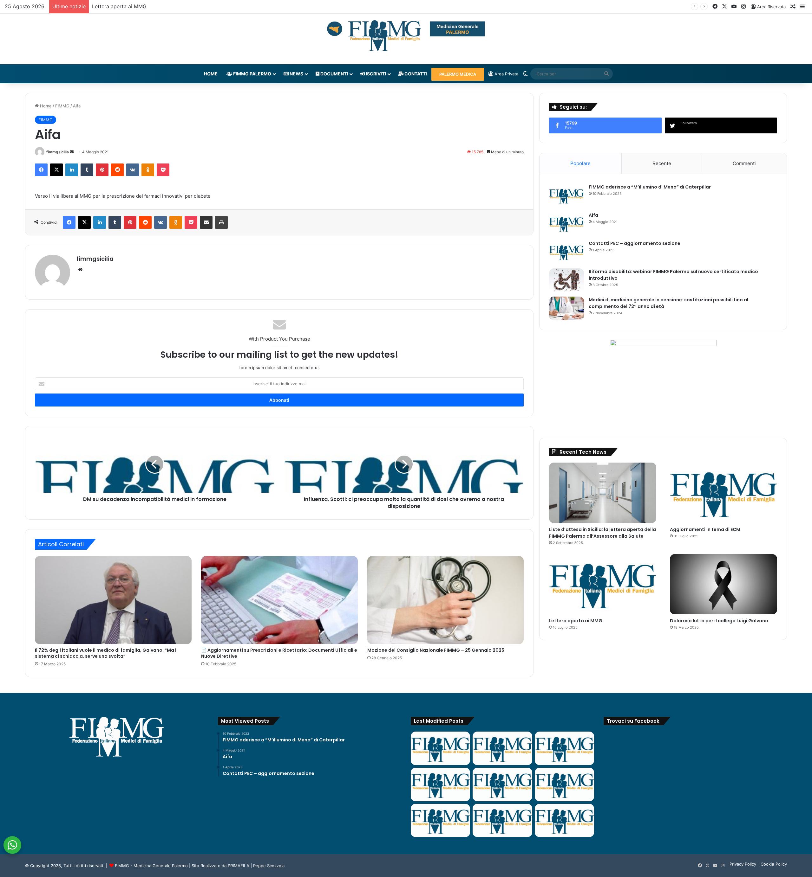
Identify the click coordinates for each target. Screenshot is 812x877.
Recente (661, 163)
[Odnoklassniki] (147, 169)
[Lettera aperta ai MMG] (602, 584)
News (296, 73)
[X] (56, 169)
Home (211, 73)
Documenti (333, 73)
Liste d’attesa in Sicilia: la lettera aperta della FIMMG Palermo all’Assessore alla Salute (602, 532)
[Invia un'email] (72, 152)
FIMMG (62, 105)
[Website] (80, 269)
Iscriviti (375, 73)
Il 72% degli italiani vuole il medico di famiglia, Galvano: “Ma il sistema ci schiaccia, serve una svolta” (106, 653)
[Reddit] (117, 169)
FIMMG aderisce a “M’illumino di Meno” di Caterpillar (650, 187)
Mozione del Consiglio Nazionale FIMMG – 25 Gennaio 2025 (435, 650)
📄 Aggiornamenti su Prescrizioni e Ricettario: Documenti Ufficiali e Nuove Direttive (279, 653)
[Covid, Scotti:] (502, 784)
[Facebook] (41, 169)
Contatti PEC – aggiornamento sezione (634, 243)
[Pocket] (163, 169)
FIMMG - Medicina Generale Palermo (151, 865)
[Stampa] (221, 222)
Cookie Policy (774, 864)
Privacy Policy (743, 864)
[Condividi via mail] (206, 222)
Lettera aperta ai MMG (119, 6)
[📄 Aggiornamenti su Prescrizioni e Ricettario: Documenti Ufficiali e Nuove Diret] (279, 600)
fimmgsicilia (57, 152)
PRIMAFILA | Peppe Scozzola (256, 865)
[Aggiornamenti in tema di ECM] (723, 493)
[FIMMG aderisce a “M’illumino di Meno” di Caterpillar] (566, 196)
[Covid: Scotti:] (564, 784)
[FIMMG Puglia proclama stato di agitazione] (440, 784)
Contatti (415, 73)
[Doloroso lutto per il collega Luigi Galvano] (723, 584)
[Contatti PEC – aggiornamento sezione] (566, 252)
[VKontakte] (132, 169)
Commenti (744, 163)
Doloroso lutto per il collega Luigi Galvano (719, 621)
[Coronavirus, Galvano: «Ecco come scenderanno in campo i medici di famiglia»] (440, 748)
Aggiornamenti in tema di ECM (705, 529)
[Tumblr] (87, 169)
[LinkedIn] (71, 169)
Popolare (580, 163)
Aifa (593, 215)
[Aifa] (566, 224)
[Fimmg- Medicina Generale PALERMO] (406, 36)
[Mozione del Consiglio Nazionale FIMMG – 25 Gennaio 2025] (445, 600)
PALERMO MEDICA (457, 74)
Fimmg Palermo (251, 73)
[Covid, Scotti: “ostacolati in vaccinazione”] (440, 820)
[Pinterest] (102, 169)
